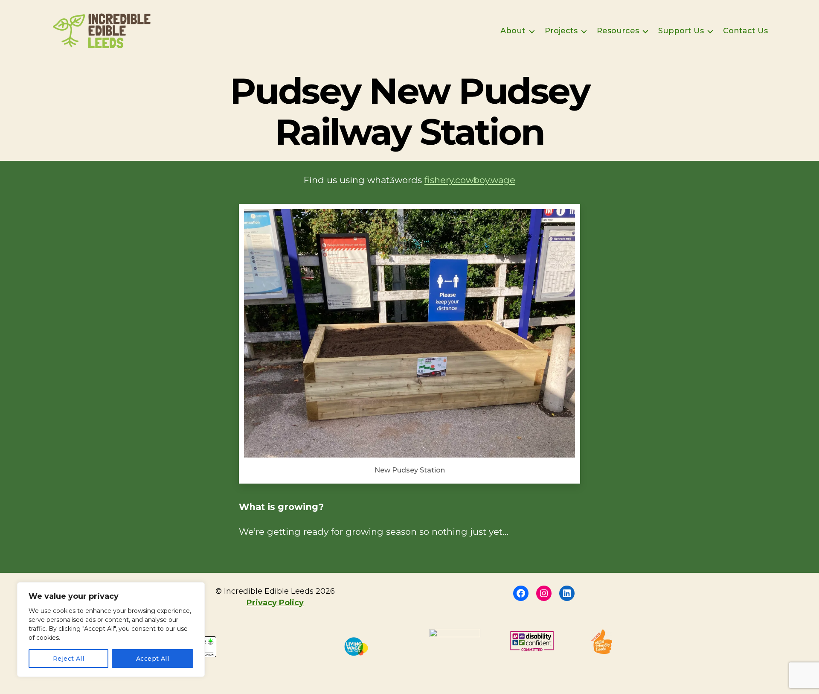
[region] (111, 629)
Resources (618, 30)
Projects (561, 30)
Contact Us (745, 30)
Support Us (681, 30)
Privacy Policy (275, 602)
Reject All (68, 658)
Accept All (152, 658)
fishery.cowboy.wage (469, 180)
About (513, 30)
